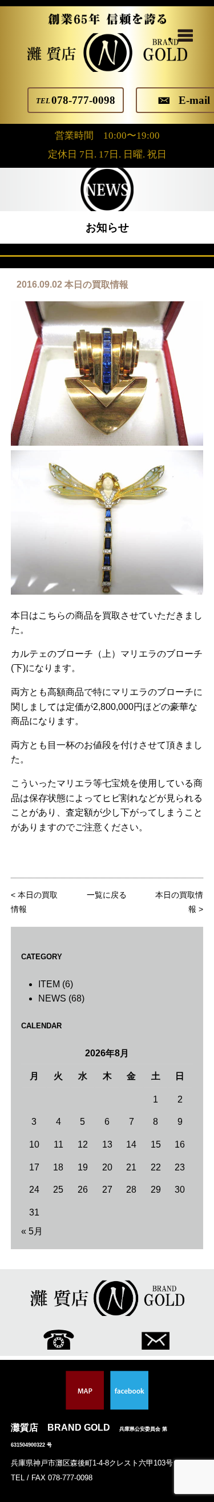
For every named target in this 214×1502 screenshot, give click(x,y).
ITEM (49, 984)
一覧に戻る (107, 895)
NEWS (52, 998)
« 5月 (32, 1231)
